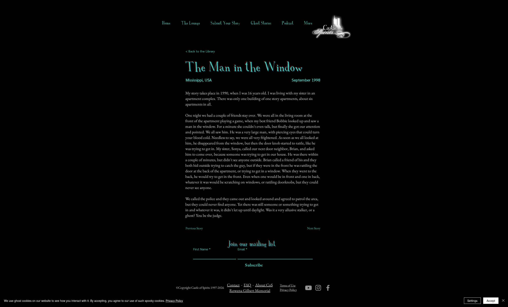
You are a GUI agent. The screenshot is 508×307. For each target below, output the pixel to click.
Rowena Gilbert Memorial (249, 290)
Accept (491, 301)
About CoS (264, 285)
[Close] (503, 300)
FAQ (247, 285)
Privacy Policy (288, 290)
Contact (233, 285)
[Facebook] (328, 288)
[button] (261, 23)
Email (241, 249)
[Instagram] (318, 288)
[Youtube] (308, 288)
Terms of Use (287, 285)
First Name (200, 249)
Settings (472, 301)
